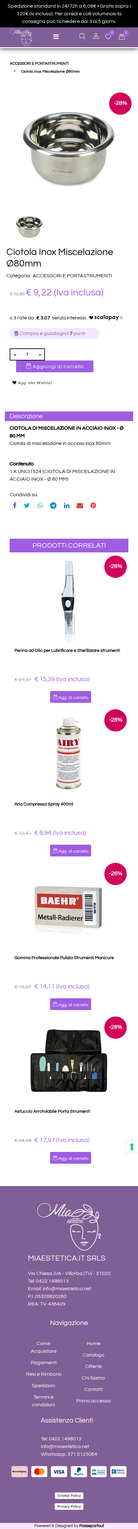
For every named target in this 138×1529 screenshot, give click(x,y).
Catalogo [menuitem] (93, 1355)
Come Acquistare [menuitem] (43, 1347)
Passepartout (91, 1526)
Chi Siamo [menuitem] (93, 1377)
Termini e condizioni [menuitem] (43, 1400)
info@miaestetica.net (67, 1288)
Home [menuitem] (93, 1343)
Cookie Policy (69, 1495)
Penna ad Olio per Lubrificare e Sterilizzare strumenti (67, 650)
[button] (69, 147)
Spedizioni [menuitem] (43, 1385)
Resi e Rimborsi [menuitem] (43, 1374)
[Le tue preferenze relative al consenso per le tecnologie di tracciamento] (132, 1147)
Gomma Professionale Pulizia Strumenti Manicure (64, 958)
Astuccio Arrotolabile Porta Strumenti (52, 1111)
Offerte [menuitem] (93, 1366)
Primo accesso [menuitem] (93, 1400)
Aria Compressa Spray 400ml (43, 804)
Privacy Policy (69, 1506)
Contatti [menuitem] (93, 1389)
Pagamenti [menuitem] (43, 1362)
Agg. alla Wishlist (34, 383)
